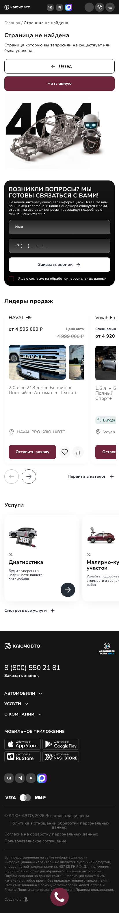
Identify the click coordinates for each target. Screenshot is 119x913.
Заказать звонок (55, 264)
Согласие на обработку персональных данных (51, 834)
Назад (65, 66)
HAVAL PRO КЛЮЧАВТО (41, 432)
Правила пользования (94, 889)
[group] (41, 558)
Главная (12, 23)
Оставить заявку (32, 452)
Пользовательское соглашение (35, 841)
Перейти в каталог (87, 476)
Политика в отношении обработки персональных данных (59, 825)
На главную (59, 83)
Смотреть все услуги (25, 610)
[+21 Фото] (46, 362)
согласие (36, 278)
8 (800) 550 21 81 (32, 667)
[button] (29, 476)
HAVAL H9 (20, 318)
